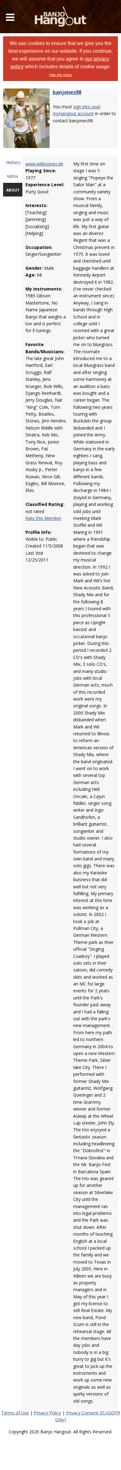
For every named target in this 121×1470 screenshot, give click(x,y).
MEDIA (12, 176)
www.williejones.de (44, 164)
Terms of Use (15, 1413)
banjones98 (67, 92)
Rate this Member (43, 518)
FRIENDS (13, 162)
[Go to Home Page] (60, 16)
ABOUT (13, 190)
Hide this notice (60, 75)
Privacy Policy (47, 1413)
